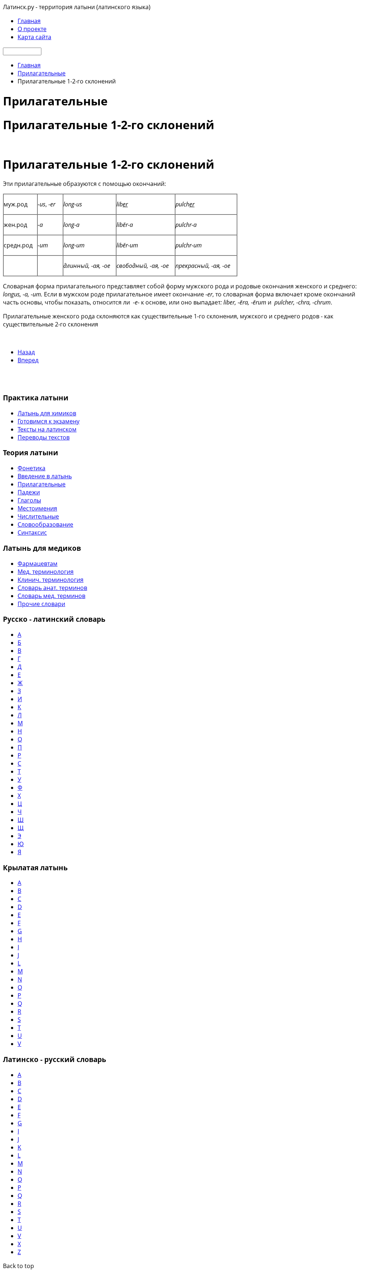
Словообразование (45, 524)
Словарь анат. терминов (52, 588)
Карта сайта (34, 37)
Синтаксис (32, 532)
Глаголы (29, 500)
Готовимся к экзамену (48, 421)
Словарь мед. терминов (51, 596)
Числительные (38, 516)
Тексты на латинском (47, 429)
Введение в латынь (45, 476)
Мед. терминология (46, 572)
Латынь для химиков (47, 413)
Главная (29, 21)
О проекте (32, 29)
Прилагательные (42, 484)
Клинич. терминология (50, 580)
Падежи (29, 492)
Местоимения (37, 508)
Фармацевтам (37, 564)
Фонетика (31, 468)
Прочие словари (41, 604)
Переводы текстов (44, 437)
